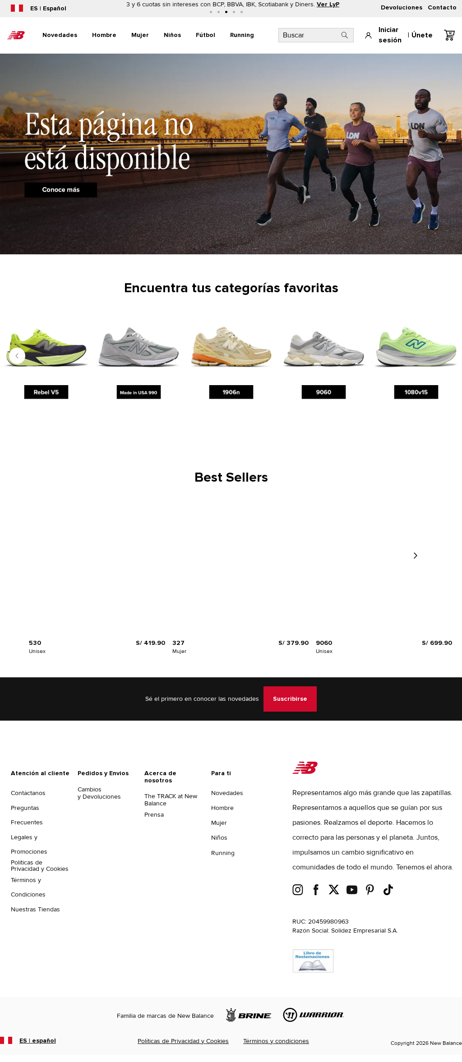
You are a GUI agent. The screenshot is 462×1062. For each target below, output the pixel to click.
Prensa (154, 814)
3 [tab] (226, 12)
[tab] (59, 35)
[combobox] (316, 35)
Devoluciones (401, 8)
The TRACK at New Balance (170, 799)
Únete (422, 35)
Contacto (442, 8)
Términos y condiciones (276, 1041)
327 (178, 643)
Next (415, 555)
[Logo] (305, 772)
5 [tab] (241, 12)
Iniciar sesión (390, 35)
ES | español (37, 1041)
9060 (324, 643)
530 (35, 643)
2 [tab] (218, 12)
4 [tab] (234, 12)
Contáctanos (28, 793)
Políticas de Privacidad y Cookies (40, 866)
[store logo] (16, 35)
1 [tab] (211, 12)
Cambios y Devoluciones (99, 793)
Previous (17, 356)
